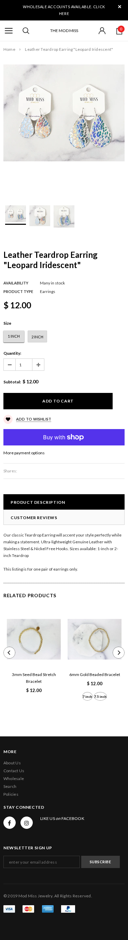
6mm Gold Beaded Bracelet (94, 674)
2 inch (37, 337)
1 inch (14, 336)
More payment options (24, 452)
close (119, 6)
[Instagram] (26, 823)
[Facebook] (9, 823)
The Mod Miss (64, 30)
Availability (15, 283)
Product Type (18, 291)
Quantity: (12, 353)
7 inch (87, 696)
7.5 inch (100, 696)
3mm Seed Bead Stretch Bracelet (34, 678)
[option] (64, 112)
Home (9, 49)
